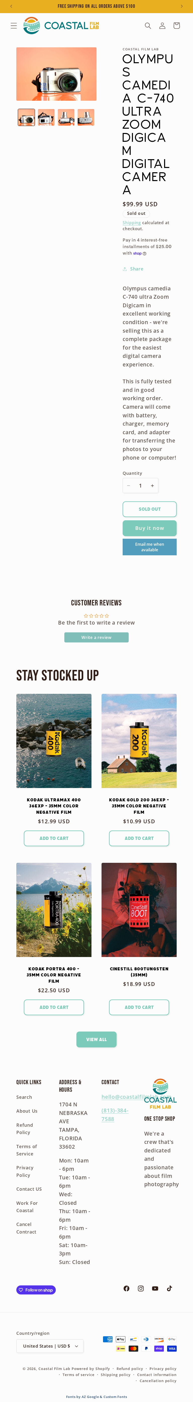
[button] (14, 25)
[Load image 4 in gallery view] (86, 117)
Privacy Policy (24, 1171)
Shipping (132, 222)
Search (24, 1097)
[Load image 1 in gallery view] (26, 117)
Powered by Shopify (91, 1368)
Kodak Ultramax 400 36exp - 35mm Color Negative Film (54, 806)
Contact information (157, 1374)
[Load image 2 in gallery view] (46, 117)
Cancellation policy (158, 1380)
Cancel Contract (26, 1228)
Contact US (29, 1189)
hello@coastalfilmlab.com (137, 1096)
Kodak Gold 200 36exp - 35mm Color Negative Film (139, 806)
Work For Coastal (27, 1206)
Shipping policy (116, 1374)
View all (96, 1040)
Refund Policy (24, 1128)
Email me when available (149, 547)
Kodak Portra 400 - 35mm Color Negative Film (54, 975)
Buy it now (149, 528)
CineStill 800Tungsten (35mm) (139, 972)
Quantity (132, 473)
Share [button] (136, 269)
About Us (27, 1111)
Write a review (96, 637)
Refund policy (130, 1368)
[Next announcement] (181, 6)
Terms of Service (26, 1150)
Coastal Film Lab (54, 1368)
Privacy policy (163, 1368)
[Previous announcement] (11, 6)
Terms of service (78, 1374)
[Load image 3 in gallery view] (66, 117)
